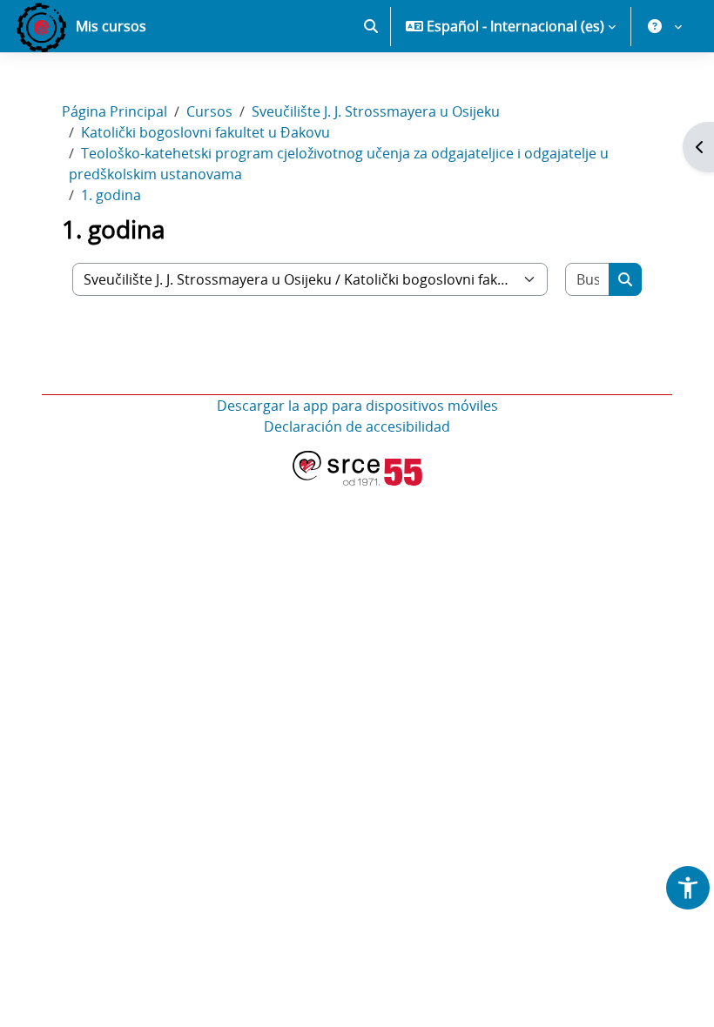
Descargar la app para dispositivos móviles (357, 405)
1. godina (111, 195)
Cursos (209, 111)
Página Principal (114, 111)
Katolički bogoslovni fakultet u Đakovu (205, 132)
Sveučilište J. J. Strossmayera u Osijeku (376, 111)
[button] (371, 26)
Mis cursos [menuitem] (111, 26)
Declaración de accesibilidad (357, 426)
